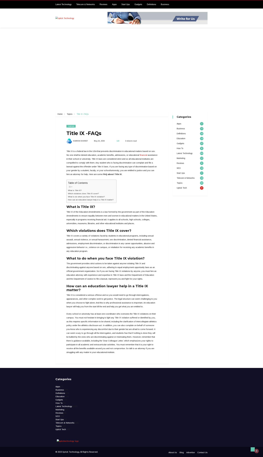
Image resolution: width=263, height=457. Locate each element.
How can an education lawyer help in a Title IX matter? (91, 200)
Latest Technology (63, 4)
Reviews (103, 4)
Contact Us (202, 452)
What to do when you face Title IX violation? (86, 197)
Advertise (190, 452)
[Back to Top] (253, 449)
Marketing (181, 158)
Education (181, 138)
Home (60, 114)
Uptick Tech (182, 188)
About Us (172, 452)
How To (180, 148)
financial (143, 155)
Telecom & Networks (85, 4)
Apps (114, 4)
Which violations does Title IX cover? (83, 194)
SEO (179, 168)
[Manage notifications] (256, 451)
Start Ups (125, 4)
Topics (69, 114)
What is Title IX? (75, 190)
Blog (181, 452)
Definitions (151, 4)
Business (165, 4)
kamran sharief (80, 141)
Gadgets (138, 4)
